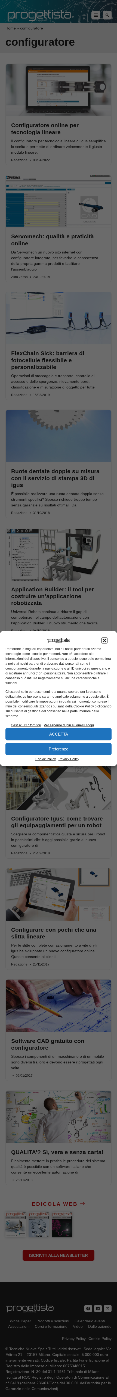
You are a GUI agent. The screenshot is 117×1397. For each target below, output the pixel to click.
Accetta (58, 734)
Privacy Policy (69, 759)
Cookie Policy (45, 759)
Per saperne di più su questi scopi (69, 725)
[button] (104, 640)
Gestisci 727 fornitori (26, 725)
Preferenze (58, 749)
